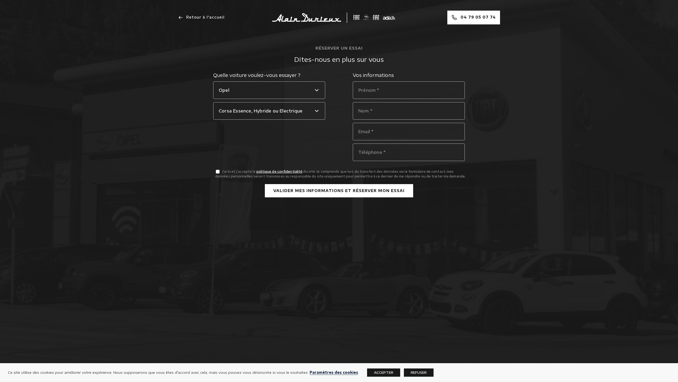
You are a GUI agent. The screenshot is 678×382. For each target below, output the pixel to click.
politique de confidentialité (279, 171)
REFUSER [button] (419, 372)
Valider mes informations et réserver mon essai (339, 190)
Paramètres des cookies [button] (334, 372)
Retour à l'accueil (205, 17)
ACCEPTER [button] (383, 372)
